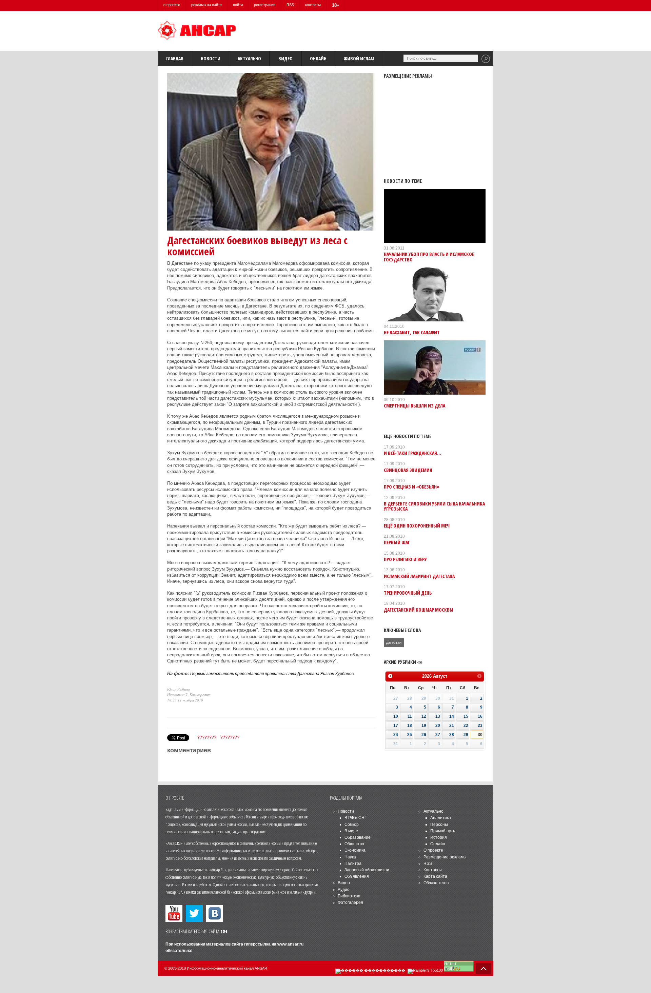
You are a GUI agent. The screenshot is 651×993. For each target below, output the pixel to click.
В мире (351, 831)
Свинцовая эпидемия (408, 470)
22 (465, 725)
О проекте (433, 850)
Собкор (351, 824)
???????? (206, 737)
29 (465, 734)
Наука (350, 857)
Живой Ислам (359, 58)
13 (437, 716)
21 (451, 725)
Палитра (352, 863)
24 (395, 734)
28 (451, 734)
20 (437, 725)
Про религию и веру (405, 559)
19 (423, 725)
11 (410, 716)
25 (409, 734)
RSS (290, 5)
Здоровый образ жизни (366, 870)
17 (395, 725)
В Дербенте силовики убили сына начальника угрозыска (434, 506)
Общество (354, 843)
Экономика (355, 850)
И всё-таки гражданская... (412, 453)
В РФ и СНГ (355, 817)
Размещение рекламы (445, 857)
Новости (210, 58)
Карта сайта (435, 876)
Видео (285, 58)
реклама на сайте (206, 5)
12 (423, 716)
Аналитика (440, 817)
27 (437, 734)
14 (451, 716)
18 (409, 725)
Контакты (432, 870)
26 (423, 734)
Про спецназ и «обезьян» (411, 486)
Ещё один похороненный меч (417, 525)
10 (395, 716)
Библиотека (349, 896)
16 (480, 716)
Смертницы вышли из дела (414, 405)
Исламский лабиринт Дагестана (419, 576)
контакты (313, 5)
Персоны (439, 824)
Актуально (249, 58)
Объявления (356, 876)
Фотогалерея (350, 902)
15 (465, 716)
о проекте (171, 5)
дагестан (393, 642)
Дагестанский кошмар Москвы (418, 610)
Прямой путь (442, 831)
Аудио (344, 889)
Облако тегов (436, 882)
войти (238, 5)
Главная (174, 58)
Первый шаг (397, 542)
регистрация (264, 5)
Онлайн (318, 58)
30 (480, 734)
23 (480, 725)
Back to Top (483, 968)
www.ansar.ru (290, 944)
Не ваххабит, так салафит (412, 332)
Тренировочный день (408, 593)
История (438, 837)
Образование (357, 837)
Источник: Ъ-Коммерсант (189, 694)
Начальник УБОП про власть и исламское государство (429, 256)
